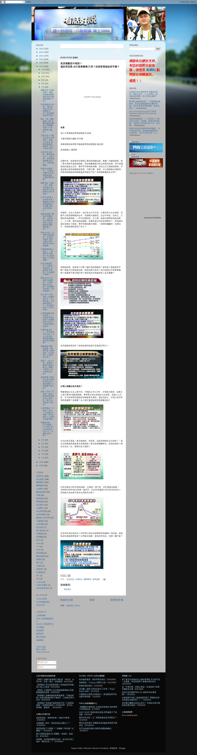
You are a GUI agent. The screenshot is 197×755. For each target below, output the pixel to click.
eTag (38, 543)
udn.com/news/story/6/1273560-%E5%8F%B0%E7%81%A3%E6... (143, 112)
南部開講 (40, 631)
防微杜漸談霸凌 (85, 686)
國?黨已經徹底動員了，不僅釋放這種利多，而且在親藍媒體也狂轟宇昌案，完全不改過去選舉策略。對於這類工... (144, 105)
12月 (43, 70)
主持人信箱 (41, 647)
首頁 (91, 600)
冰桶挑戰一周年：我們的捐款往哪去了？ (53, 723)
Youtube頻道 (41, 599)
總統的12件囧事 (43, 518)
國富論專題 (41, 492)
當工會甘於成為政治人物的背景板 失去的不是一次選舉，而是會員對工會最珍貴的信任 (141, 680)
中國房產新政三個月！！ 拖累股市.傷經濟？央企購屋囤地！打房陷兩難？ (47, 254)
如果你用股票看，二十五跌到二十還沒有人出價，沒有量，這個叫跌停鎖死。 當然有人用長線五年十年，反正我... (144, 122)
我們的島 (40, 634)
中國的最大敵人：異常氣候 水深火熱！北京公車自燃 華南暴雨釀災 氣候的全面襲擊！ (47, 336)
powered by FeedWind (152, 218)
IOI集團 (39, 572)
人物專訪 (40, 508)
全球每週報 (41, 515)
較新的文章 (66, 600)
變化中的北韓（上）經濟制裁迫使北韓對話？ (98, 718)
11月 (43, 73)
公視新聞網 (41, 615)
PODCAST (40, 605)
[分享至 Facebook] (69, 575)
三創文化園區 (41, 585)
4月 (43, 447)
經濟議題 (96, 579)
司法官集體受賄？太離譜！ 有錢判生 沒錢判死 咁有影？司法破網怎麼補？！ (47, 269)
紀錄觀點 (40, 640)
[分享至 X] (66, 575)
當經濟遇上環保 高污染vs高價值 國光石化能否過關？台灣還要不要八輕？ (47, 382)
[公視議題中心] (146, 152)
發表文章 (43, 662)
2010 (41, 66)
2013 (41, 56)
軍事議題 (40, 502)
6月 (43, 440)
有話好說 (70, 579)
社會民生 (79, 579)
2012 (41, 59)
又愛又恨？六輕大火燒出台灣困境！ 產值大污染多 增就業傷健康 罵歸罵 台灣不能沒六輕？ (47, 141)
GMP (38, 550)
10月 (43, 76)
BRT (38, 563)
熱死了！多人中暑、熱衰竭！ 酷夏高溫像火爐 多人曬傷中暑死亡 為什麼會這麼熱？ (47, 367)
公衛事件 (40, 489)
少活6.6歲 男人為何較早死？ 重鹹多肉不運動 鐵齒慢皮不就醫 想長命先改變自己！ (47, 203)
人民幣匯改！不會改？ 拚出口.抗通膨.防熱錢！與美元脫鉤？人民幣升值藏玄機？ (47, 413)
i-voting (39, 582)
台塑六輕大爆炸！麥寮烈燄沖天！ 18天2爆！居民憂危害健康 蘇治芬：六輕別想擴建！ (47, 158)
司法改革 (40, 527)
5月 (43, 444)
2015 (41, 49)
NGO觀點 (40, 627)
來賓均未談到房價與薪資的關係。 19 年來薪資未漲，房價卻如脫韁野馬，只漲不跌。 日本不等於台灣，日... (144, 131)
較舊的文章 (117, 600)
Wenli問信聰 (41, 511)
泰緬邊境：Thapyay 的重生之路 (92, 683)
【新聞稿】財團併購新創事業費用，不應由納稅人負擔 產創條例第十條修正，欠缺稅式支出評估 (55, 698)
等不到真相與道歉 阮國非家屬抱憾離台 (95, 729)
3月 (43, 451)
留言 (41, 667)
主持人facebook (43, 652)
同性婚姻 (40, 553)
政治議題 (40, 479)
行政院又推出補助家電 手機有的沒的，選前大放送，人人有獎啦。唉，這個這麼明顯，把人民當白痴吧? (144, 94)
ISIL (38, 576)
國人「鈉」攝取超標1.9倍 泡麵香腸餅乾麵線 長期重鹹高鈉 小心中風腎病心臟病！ (47, 125)
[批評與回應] (132, 154)
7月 (43, 87)
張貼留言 (67, 589)
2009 (41, 462)
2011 (41, 63)
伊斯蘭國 (40, 537)
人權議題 (40, 521)
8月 (43, 84)
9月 (43, 80)
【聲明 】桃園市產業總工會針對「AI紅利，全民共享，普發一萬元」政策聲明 (55, 680)
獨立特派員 (41, 637)
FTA (38, 547)
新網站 (151, 70)
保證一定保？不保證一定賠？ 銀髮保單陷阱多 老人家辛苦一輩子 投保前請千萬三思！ (47, 398)
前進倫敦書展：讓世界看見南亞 (92, 679)
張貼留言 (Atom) (73, 606)
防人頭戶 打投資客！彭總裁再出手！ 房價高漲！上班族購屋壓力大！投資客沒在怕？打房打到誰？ (47, 302)
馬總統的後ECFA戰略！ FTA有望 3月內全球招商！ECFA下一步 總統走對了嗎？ (47, 429)
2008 (41, 466)
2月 (43, 454)
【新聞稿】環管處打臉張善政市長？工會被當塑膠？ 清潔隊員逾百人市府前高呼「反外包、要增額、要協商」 (55, 705)
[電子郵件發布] (104, 579)
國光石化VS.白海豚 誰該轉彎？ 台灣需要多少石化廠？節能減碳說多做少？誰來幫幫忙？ (47, 284)
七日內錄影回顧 (42, 602)
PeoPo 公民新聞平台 (45, 624)
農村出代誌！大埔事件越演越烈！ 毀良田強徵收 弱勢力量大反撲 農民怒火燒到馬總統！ (47, 239)
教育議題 (40, 498)
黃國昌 (39, 559)
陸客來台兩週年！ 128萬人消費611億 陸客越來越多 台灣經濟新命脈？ (47, 174)
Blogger (122, 748)
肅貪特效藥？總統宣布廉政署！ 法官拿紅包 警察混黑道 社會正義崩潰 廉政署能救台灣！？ (47, 221)
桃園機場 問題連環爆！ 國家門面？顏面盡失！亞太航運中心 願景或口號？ (47, 351)
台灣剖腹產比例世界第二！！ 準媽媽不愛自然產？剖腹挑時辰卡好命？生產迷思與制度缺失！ (47, 319)
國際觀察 (87, 579)
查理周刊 (40, 569)
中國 (38, 495)
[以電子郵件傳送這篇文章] (61, 575)
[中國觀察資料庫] (146, 167)
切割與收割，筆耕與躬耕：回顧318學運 (52, 718)
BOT (38, 540)
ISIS (38, 579)
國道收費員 (41, 556)
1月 (43, 458)
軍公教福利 (41, 531)
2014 (41, 52)
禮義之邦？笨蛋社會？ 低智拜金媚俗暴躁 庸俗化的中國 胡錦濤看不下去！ (47, 95)
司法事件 (40, 505)
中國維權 (40, 534)
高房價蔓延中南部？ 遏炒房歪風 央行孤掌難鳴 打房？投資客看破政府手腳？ (47, 110)
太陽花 (39, 566)
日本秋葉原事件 (42, 588)
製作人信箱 (41, 649)
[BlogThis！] (64, 575)
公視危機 (40, 524)
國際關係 (40, 486)
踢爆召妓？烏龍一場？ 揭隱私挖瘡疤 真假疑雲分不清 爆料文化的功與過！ (47, 188)
